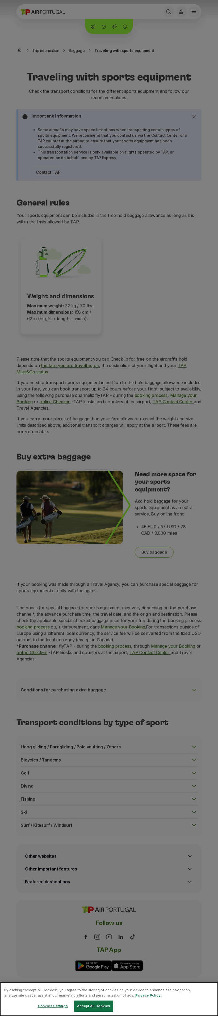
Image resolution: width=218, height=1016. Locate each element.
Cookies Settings (53, 1006)
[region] (109, 999)
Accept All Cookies (93, 1006)
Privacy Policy (148, 995)
